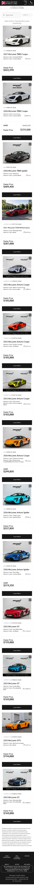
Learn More (17, 78)
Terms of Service (9, 868)
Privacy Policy (20, 868)
